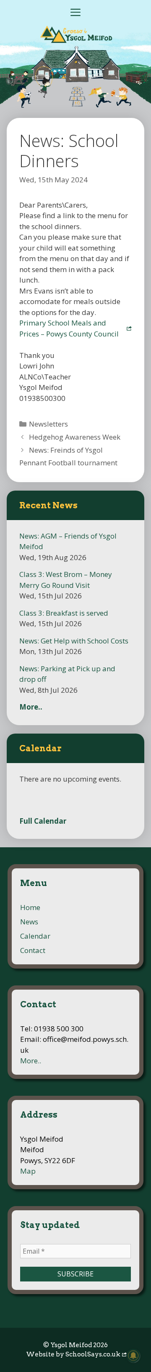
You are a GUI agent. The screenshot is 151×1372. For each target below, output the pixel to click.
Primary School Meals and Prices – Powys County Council (69, 328)
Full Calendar (42, 821)
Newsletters (48, 424)
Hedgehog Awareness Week (74, 437)
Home (30, 907)
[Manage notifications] (133, 1355)
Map (28, 1171)
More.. (30, 707)
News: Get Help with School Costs (73, 641)
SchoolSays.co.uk (92, 1354)
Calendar (35, 936)
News (29, 921)
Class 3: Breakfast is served (63, 613)
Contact (32, 950)
